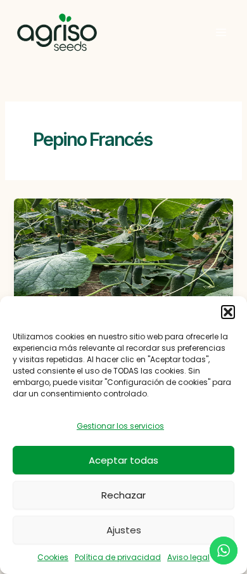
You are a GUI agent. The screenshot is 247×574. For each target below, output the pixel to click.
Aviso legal (188, 557)
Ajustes (123, 530)
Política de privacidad (118, 557)
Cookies (52, 557)
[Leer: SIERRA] (123, 259)
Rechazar (123, 495)
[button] (228, 312)
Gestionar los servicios (120, 426)
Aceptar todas (123, 460)
